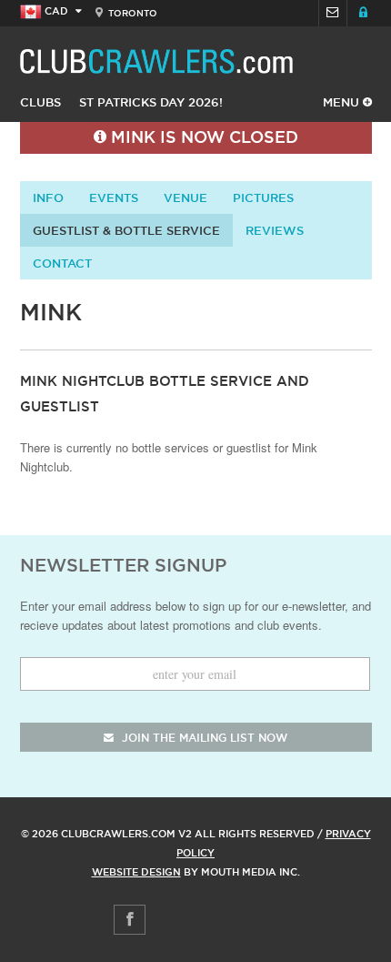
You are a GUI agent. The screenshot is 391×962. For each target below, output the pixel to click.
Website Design (136, 871)
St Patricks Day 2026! (151, 102)
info (48, 197)
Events (113, 197)
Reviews (275, 230)
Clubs (40, 102)
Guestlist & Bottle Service (126, 230)
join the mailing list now (202, 738)
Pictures (263, 197)
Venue (185, 197)
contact (62, 263)
